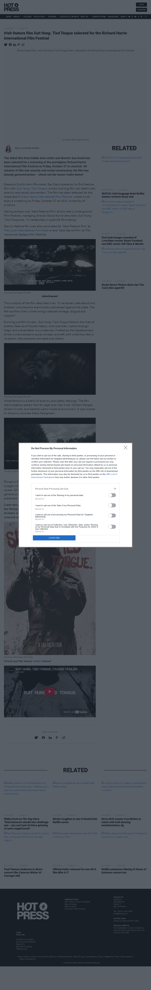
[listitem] (75, 488)
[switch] (112, 495)
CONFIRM (54, 538)
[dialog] (75, 495)
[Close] (126, 448)
